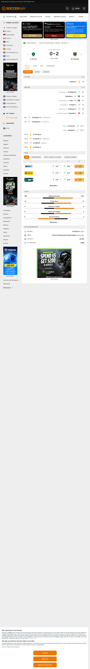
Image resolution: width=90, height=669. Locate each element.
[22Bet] (28, 180)
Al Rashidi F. (64, 105)
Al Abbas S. (37, 139)
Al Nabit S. (73, 105)
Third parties (32, 638)
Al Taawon (75, 59)
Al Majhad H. (47, 118)
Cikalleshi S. (46, 139)
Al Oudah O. (45, 122)
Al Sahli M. (36, 143)
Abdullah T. (71, 130)
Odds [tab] (35, 66)
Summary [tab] (27, 72)
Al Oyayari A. (63, 92)
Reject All (45, 659)
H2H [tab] (41, 66)
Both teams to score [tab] (52, 157)
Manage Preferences (45, 665)
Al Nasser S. (72, 109)
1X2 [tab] (26, 157)
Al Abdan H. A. (37, 118)
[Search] (67, 8)
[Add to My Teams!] (27, 54)
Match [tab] (27, 66)
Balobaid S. (63, 109)
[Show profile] (33, 54)
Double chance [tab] (70, 157)
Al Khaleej (33, 59)
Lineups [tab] (46, 72)
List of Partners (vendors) (10, 647)
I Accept (45, 653)
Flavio (65, 126)
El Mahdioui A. (64, 101)
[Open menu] (84, 8)
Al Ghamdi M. (72, 92)
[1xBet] (28, 166)
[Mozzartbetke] (28, 173)
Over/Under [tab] (36, 157)
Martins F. (44, 143)
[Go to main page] (18, 8)
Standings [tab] (50, 66)
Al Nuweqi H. (36, 122)
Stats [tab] (37, 72)
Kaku (65, 130)
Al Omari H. (71, 126)
